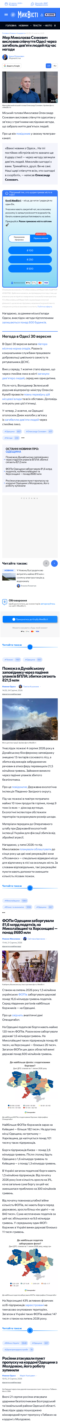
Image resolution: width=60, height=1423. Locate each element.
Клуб (51, 14)
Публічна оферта (45, 306)
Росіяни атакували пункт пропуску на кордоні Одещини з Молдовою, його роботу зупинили (27, 483)
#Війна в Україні (11, 1343)
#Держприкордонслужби (16, 1349)
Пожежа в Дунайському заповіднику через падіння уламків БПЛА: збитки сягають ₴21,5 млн (27, 459)
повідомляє (19, 786)
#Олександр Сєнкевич (36, 431)
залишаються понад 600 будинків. (24, 322)
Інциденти (21, 33)
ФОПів (22, 994)
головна (11, 25)
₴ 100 (30, 250)
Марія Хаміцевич (31, 1376)
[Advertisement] (30, 529)
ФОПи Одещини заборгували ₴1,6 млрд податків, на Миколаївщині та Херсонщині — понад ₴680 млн (29, 471)
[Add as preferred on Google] (12, 14)
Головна (5, 33)
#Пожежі (8, 659)
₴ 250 (30, 259)
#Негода (8, 438)
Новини (13, 33)
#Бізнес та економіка (14, 907)
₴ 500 (30, 268)
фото (48, 25)
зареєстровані (34, 1305)
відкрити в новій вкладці (11, 694)
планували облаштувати (35, 849)
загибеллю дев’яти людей (22, 419)
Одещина (13, 451)
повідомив (23, 133)
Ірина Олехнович (16, 56)
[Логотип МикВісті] (28, 14)
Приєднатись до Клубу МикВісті (32, 619)
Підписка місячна (41, 238)
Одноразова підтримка (19, 238)
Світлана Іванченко (36, 939)
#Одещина (9, 431)
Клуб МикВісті (13, 200)
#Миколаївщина (11, 900)
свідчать (17, 1015)
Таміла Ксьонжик (31, 686)
